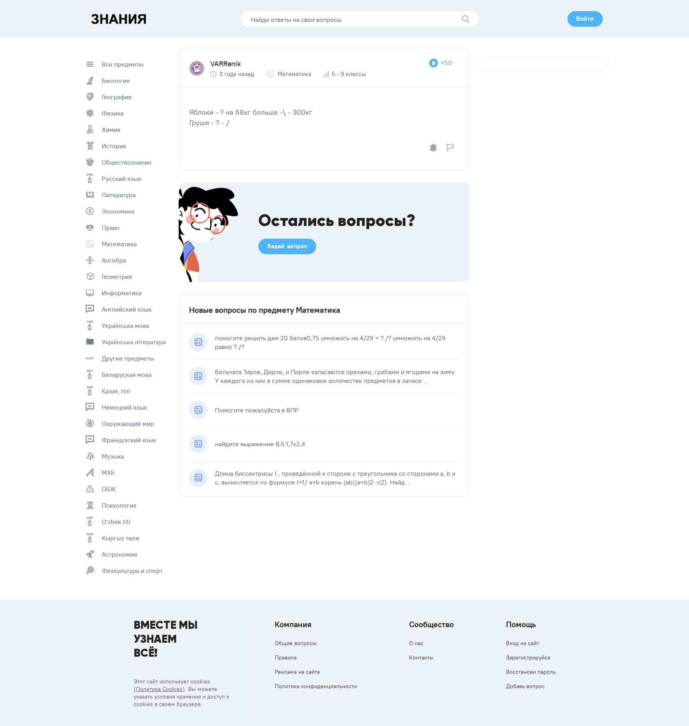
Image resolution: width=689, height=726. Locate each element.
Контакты (421, 657)
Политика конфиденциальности (316, 686)
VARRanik (225, 63)
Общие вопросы (296, 643)
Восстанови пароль (531, 671)
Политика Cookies (159, 689)
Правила (286, 657)
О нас (416, 643)
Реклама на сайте (297, 671)
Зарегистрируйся (528, 657)
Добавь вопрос (525, 686)
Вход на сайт (522, 643)
